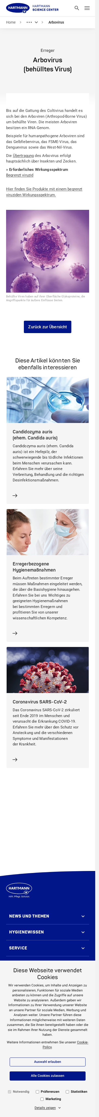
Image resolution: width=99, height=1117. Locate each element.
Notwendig (21, 1092)
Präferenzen (50, 1092)
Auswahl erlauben (47, 1062)
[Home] (32, 8)
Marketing (53, 1099)
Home (10, 22)
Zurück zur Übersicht (47, 326)
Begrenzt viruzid (19, 175)
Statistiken (79, 1092)
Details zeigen (45, 1108)
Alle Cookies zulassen (47, 1076)
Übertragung (23, 155)
